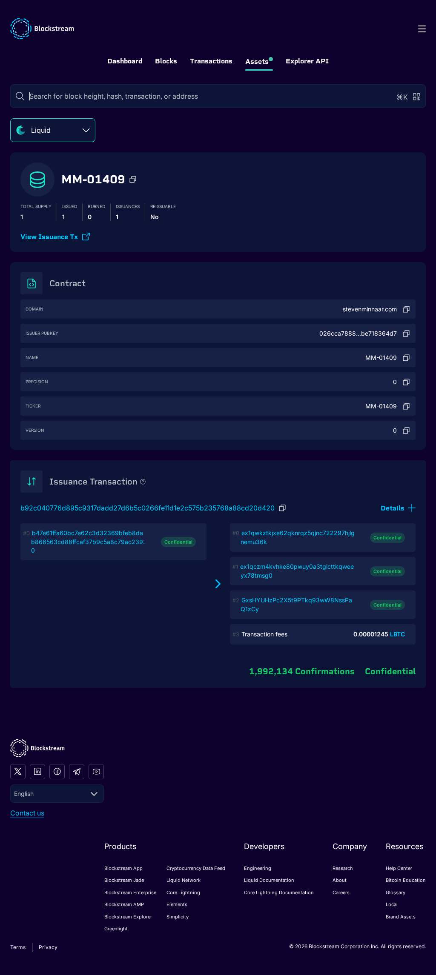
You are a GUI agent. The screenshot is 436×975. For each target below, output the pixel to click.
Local (392, 904)
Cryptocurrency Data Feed (195, 868)
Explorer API (307, 61)
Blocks (166, 61)
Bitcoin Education (406, 880)
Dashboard (124, 61)
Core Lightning (183, 892)
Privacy (48, 947)
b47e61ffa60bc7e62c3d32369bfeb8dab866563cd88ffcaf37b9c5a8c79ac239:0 (88, 541)
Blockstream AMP (124, 904)
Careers (341, 892)
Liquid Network (183, 880)
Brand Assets (401, 917)
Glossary (395, 892)
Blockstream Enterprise (130, 892)
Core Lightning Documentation (279, 892)
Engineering (257, 868)
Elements (176, 904)
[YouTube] (96, 771)
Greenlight (116, 929)
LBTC (397, 634)
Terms (18, 947)
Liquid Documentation (269, 880)
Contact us (27, 813)
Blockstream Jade (124, 880)
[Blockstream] (37, 748)
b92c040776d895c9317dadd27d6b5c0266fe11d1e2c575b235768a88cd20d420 (147, 508)
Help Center (399, 868)
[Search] (20, 96)
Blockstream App (123, 868)
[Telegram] (76, 771)
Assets (257, 61)
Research (343, 868)
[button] (133, 179)
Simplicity (177, 917)
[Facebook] (57, 771)
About (340, 880)
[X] (18, 771)
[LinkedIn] (37, 771)
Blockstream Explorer (128, 917)
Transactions (211, 61)
